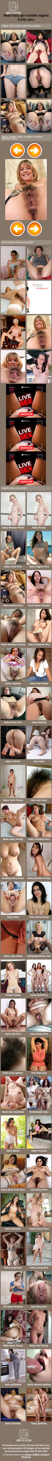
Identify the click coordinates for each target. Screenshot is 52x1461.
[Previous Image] (17, 158)
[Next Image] (34, 158)
